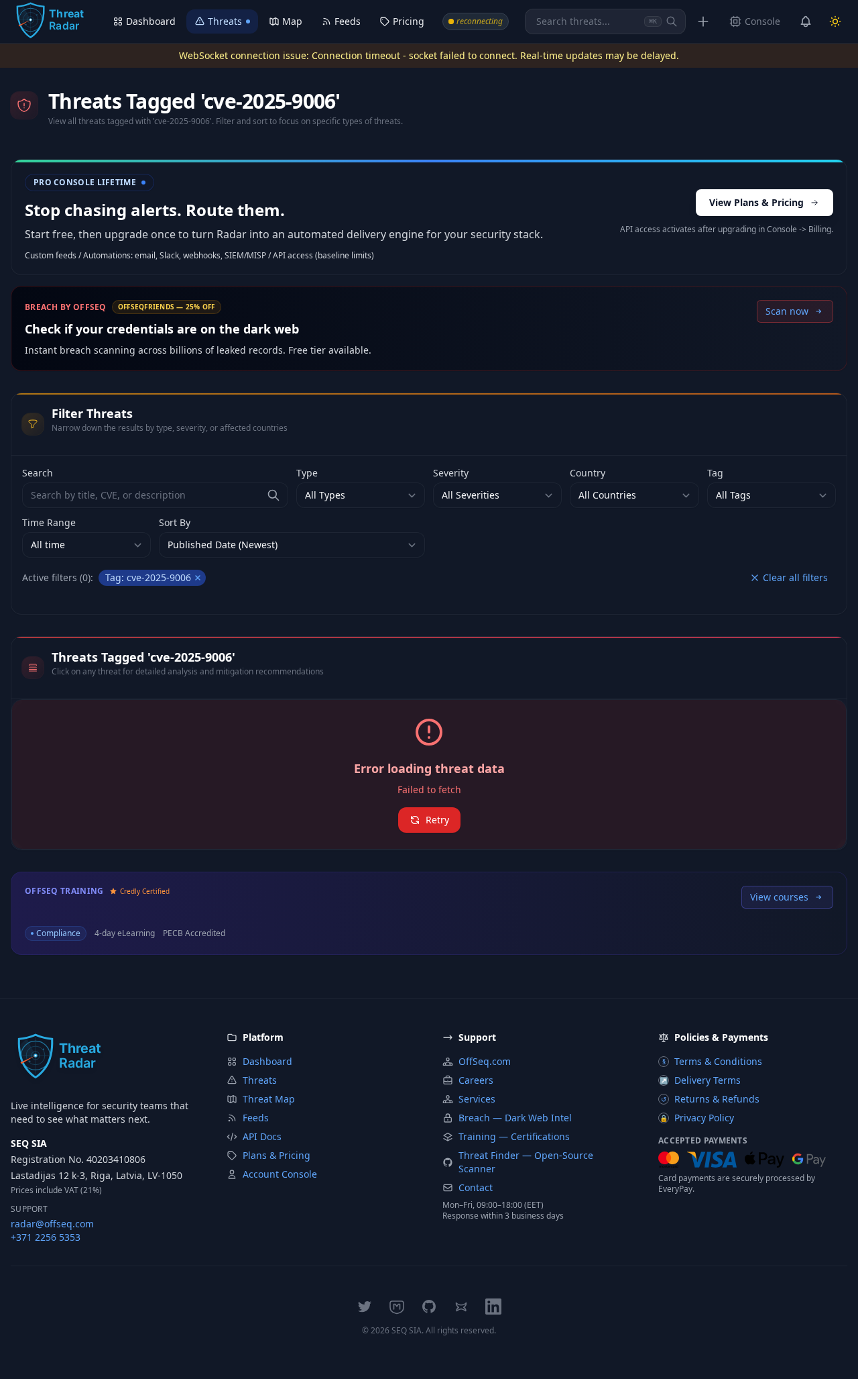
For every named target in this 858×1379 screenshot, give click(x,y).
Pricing (408, 21)
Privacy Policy (697, 1117)
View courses (779, 896)
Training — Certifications (514, 1136)
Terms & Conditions (712, 1061)
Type (307, 472)
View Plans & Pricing (756, 202)
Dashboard (151, 21)
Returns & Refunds (710, 1098)
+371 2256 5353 (45, 1237)
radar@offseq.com (52, 1223)
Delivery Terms (700, 1080)
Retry (437, 819)
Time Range (49, 522)
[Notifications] (806, 21)
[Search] (672, 21)
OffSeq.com (484, 1061)
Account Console (280, 1174)
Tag (715, 472)
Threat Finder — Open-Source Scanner (525, 1162)
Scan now (786, 311)
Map (292, 21)
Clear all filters (795, 577)
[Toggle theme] (835, 21)
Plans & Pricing (276, 1155)
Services (476, 1098)
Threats (225, 21)
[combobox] (605, 21)
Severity (451, 472)
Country (587, 472)
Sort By (174, 522)
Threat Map (269, 1098)
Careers (475, 1080)
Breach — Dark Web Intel (515, 1117)
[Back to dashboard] (49, 21)
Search (37, 472)
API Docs (262, 1136)
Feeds (347, 21)
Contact (475, 1187)
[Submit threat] (703, 21)
